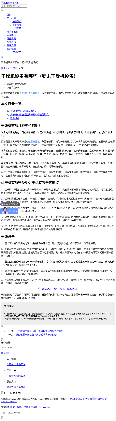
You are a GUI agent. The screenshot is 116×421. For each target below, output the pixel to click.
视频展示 (11, 42)
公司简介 (11, 364)
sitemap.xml (45, 407)
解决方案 (11, 45)
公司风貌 (17, 28)
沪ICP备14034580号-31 (81, 399)
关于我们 (11, 18)
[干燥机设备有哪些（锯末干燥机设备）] (58, 289)
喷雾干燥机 (12, 32)
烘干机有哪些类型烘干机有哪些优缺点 (29, 114)
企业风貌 (20, 364)
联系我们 (11, 49)
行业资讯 (11, 38)
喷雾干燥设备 (30, 407)
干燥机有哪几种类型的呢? (23, 111)
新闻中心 (11, 35)
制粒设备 (20, 376)
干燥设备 (14, 118)
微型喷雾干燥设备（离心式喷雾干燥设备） (37, 334)
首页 (9, 14)
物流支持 (11, 387)
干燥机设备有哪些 (31, 93)
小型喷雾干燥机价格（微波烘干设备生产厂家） (39, 331)
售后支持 (20, 387)
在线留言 (17, 52)
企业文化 (17, 25)
